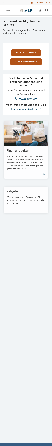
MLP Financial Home (25, 61)
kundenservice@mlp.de (24, 109)
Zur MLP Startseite (25, 52)
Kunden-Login (42, 2)
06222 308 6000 (28, 98)
